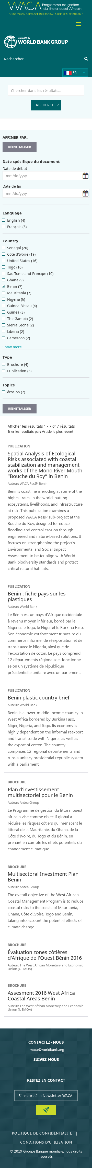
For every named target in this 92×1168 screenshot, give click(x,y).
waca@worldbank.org (47, 1049)
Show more (12, 346)
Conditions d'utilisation (46, 1142)
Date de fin (12, 186)
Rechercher (47, 104)
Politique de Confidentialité (42, 1133)
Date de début (15, 168)
